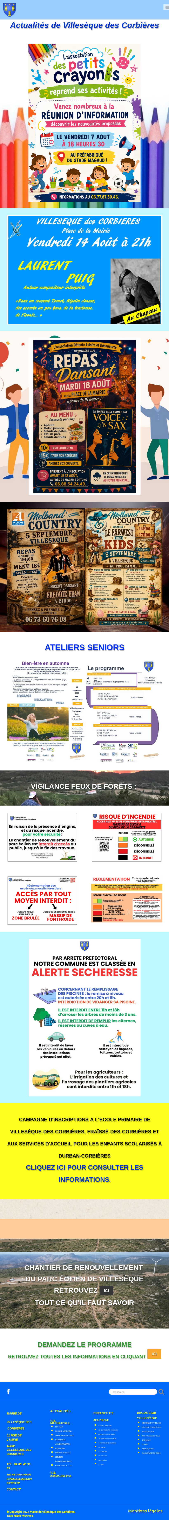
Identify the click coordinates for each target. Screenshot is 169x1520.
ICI (154, 1354)
